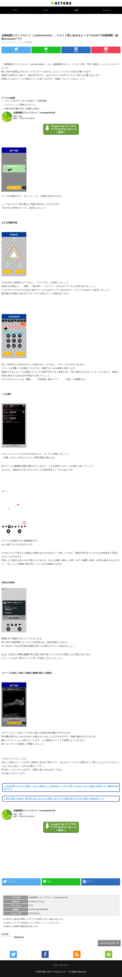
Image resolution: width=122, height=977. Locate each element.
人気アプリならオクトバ (57, 972)
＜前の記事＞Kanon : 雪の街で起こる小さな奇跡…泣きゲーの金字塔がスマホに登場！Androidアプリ (54, 798)
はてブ (76, 52)
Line (46, 52)
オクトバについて (61, 965)
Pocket (105, 52)
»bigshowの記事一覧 (109, 943)
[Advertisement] (61, 23)
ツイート (16, 52)
